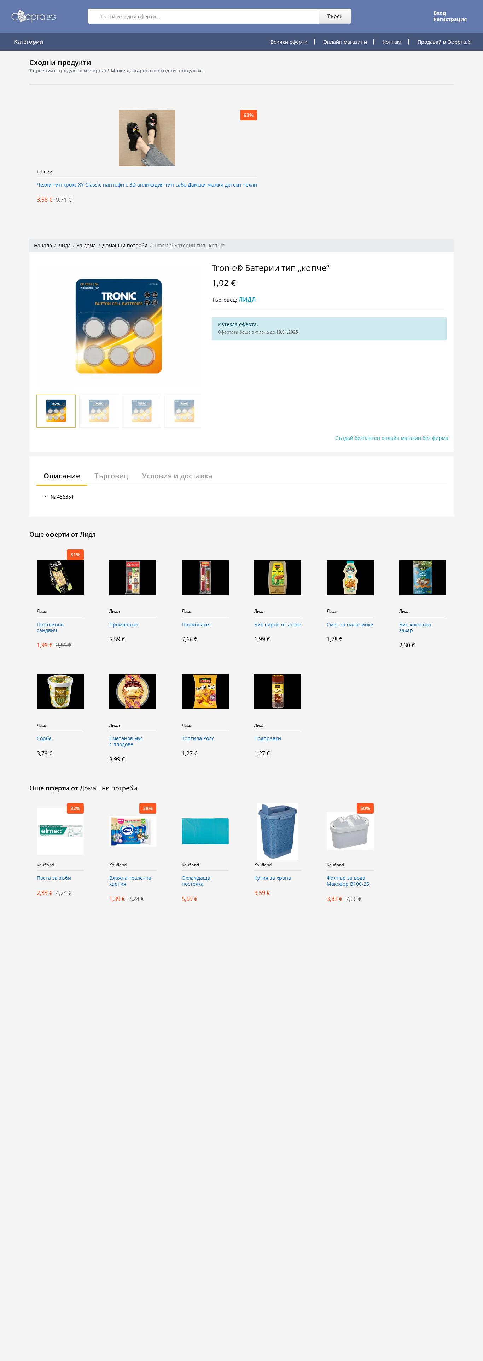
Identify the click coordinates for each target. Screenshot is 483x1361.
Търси (335, 16)
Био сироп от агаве (277, 625)
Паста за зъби (54, 878)
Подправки (267, 739)
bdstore (44, 171)
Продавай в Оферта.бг (445, 42)
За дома (86, 245)
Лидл (64, 245)
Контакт (392, 42)
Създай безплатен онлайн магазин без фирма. (392, 438)
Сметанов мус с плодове (126, 742)
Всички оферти (289, 42)
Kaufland (45, 864)
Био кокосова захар (415, 628)
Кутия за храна (272, 878)
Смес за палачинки (350, 625)
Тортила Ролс (198, 739)
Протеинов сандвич (50, 628)
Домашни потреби (124, 245)
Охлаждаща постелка (196, 881)
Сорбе (44, 739)
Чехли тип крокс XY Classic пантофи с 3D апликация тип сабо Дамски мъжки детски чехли (147, 185)
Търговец (111, 476)
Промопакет (124, 625)
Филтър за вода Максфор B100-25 (348, 881)
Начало (43, 245)
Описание (61, 476)
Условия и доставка (177, 476)
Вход (439, 13)
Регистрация (450, 19)
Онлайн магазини (345, 42)
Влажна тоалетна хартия (130, 881)
